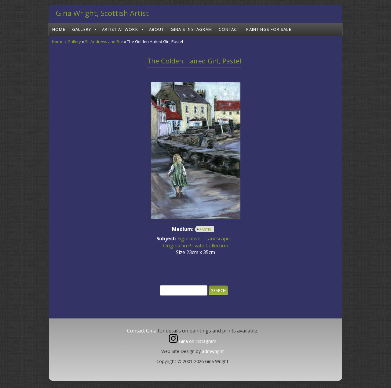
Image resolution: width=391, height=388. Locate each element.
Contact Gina (141, 330)
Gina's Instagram (191, 29)
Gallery (81, 29)
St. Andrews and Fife (104, 41)
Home (58, 29)
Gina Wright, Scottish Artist (102, 13)
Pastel (205, 229)
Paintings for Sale (268, 29)
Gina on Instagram (197, 341)
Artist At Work (120, 29)
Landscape (217, 238)
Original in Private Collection (195, 245)
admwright (213, 351)
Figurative (188, 238)
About (156, 29)
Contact (229, 29)
